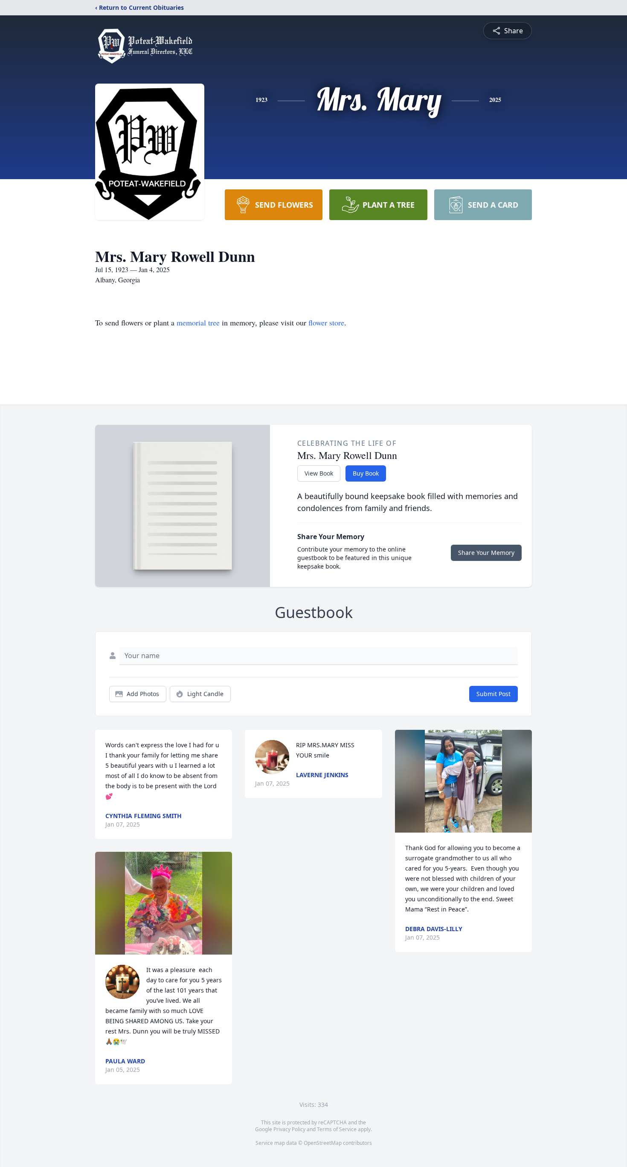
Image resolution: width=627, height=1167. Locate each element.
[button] (163, 903)
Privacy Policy (289, 1129)
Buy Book (366, 473)
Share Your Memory (486, 553)
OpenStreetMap (323, 1143)
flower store (326, 322)
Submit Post (493, 694)
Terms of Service (337, 1129)
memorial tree (198, 322)
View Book (319, 473)
